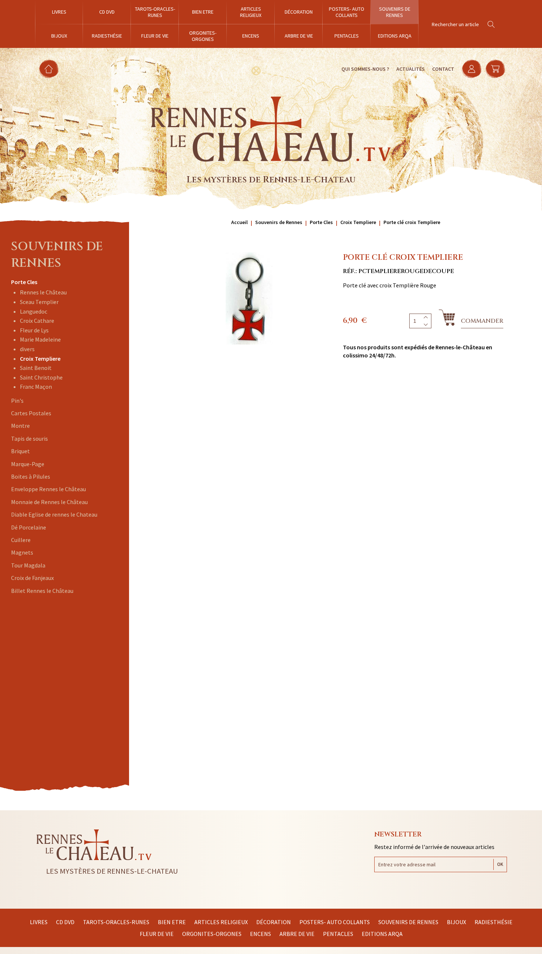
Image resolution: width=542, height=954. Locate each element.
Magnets (22, 552)
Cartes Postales (31, 413)
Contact (443, 69)
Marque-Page (27, 464)
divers (27, 349)
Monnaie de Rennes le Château (49, 502)
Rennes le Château (43, 292)
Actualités (410, 69)
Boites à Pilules (30, 476)
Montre (20, 425)
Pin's (17, 400)
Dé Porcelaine (28, 527)
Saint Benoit (36, 367)
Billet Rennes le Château (42, 590)
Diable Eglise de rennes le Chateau (54, 514)
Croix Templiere (40, 358)
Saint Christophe (41, 377)
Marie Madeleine (40, 339)
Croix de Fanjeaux (32, 577)
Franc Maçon (36, 386)
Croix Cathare (37, 320)
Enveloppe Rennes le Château (48, 489)
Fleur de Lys (34, 330)
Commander (482, 321)
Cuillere (21, 540)
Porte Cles (24, 282)
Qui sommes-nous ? (365, 69)
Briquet (20, 451)
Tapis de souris (29, 438)
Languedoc (33, 311)
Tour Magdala (28, 565)
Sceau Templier (39, 301)
